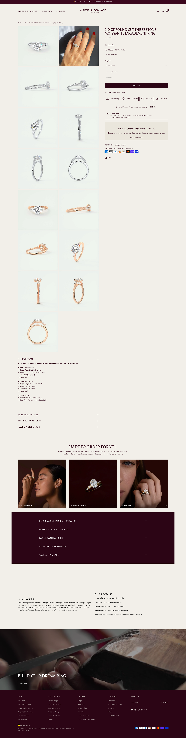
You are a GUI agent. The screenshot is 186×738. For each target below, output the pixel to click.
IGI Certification (23, 715)
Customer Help (113, 715)
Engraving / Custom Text (113, 72)
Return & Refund (54, 708)
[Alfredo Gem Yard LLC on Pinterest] (139, 710)
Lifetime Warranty (54, 704)
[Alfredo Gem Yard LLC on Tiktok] (142, 710)
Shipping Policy (53, 712)
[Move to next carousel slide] (166, 572)
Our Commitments (24, 704)
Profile (50, 719)
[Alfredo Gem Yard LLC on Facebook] (132, 710)
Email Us (111, 708)
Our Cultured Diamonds (86, 719)
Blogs (80, 701)
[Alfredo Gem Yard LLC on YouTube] (145, 710)
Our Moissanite (83, 715)
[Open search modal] (158, 11)
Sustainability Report (25, 708)
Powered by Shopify (23, 730)
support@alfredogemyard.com (120, 117)
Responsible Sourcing (25, 712)
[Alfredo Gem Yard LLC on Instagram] (135, 710)
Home (20, 23)
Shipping (108, 92)
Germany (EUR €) (25, 725)
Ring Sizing (82, 704)
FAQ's (110, 712)
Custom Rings (53, 701)
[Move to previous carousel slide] (161, 572)
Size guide (111, 45)
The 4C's (81, 712)
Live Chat (111, 701)
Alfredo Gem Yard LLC (35, 728)
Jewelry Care (82, 708)
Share (109, 157)
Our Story (21, 701)
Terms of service (54, 715)
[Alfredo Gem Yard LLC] (93, 11)
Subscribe (164, 702)
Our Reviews (22, 719)
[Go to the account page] (162, 11)
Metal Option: (115, 50)
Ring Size (108, 61)
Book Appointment (136, 137)
